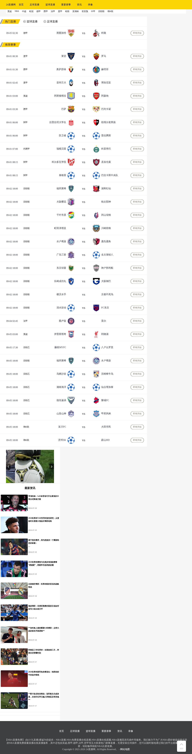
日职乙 (26, 347)
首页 (21, 4)
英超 (25, 96)
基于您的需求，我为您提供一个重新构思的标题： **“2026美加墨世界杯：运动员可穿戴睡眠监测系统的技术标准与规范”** (43, 543)
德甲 (25, 33)
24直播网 (11, 4)
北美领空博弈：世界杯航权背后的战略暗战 (43, 585)
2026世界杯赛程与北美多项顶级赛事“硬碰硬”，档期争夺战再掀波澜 (42, 563)
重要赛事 (66, 4)
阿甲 (25, 122)
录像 (90, 4)
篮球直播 (50, 4)
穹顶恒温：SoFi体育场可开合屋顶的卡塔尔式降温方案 (43, 497)
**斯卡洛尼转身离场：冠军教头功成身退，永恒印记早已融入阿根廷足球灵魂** (43, 697)
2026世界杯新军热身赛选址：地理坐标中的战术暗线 (43, 673)
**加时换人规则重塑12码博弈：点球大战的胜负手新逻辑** (43, 629)
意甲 (25, 56)
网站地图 (125, 749)
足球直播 (34, 4)
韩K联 (26, 427)
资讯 (79, 4)
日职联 (26, 188)
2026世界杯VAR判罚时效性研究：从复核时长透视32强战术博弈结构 (43, 519)
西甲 (25, 69)
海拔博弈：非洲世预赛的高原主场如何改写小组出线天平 (43, 607)
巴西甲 (26, 149)
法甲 (25, 321)
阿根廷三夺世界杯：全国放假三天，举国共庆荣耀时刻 (43, 651)
